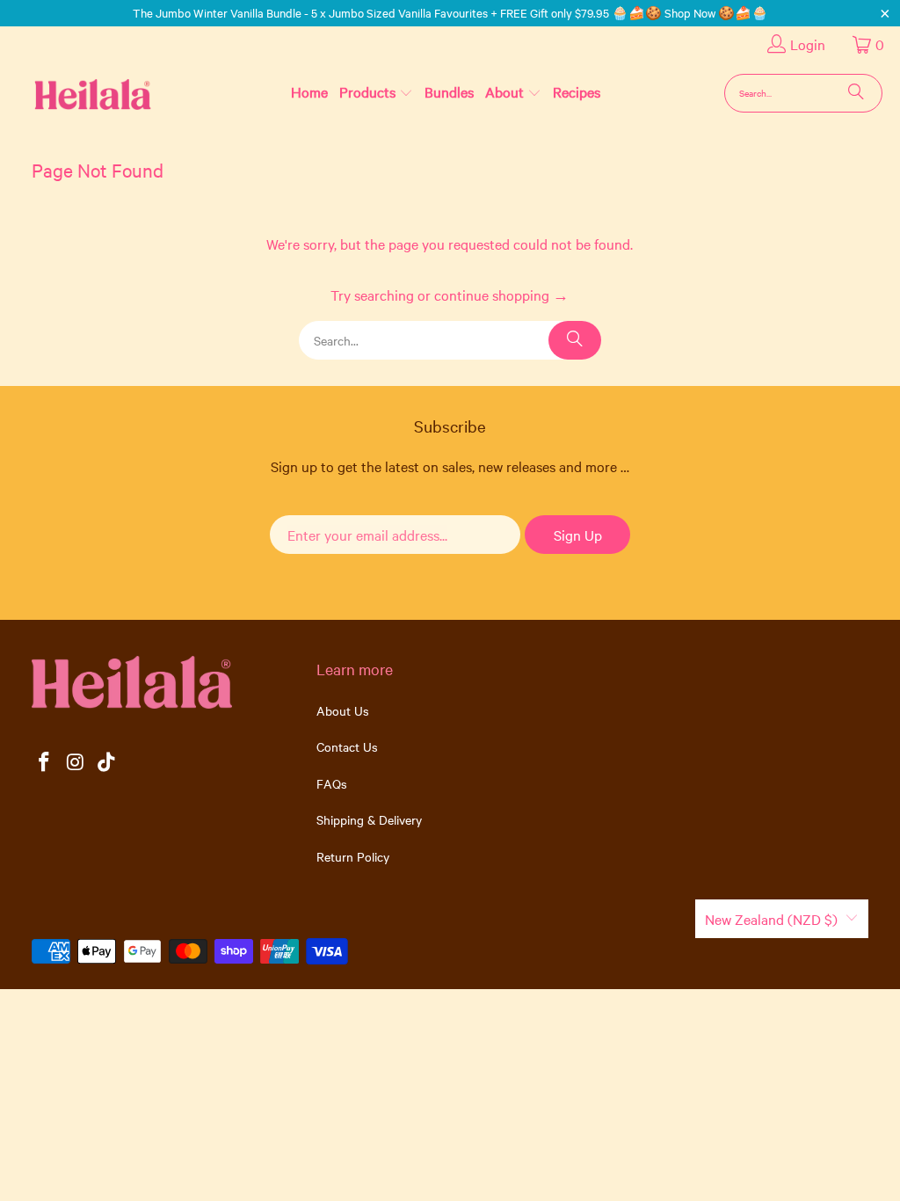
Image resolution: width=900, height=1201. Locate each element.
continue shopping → (501, 294)
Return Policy (352, 856)
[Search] (856, 93)
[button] (376, 92)
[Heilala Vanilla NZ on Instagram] (75, 763)
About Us (342, 710)
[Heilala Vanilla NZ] (65, 92)
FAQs (331, 783)
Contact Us (347, 746)
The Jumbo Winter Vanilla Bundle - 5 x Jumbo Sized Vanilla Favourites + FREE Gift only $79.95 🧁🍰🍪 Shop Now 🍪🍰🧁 (450, 12)
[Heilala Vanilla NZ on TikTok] (107, 763)
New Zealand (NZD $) (771, 918)
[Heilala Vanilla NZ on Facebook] (45, 763)
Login (807, 44)
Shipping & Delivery (369, 819)
